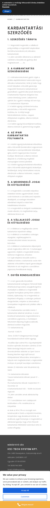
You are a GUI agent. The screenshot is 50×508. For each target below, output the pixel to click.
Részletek (5, 7)
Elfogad (7, 11)
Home (10, 19)
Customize (25, 497)
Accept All (25, 490)
